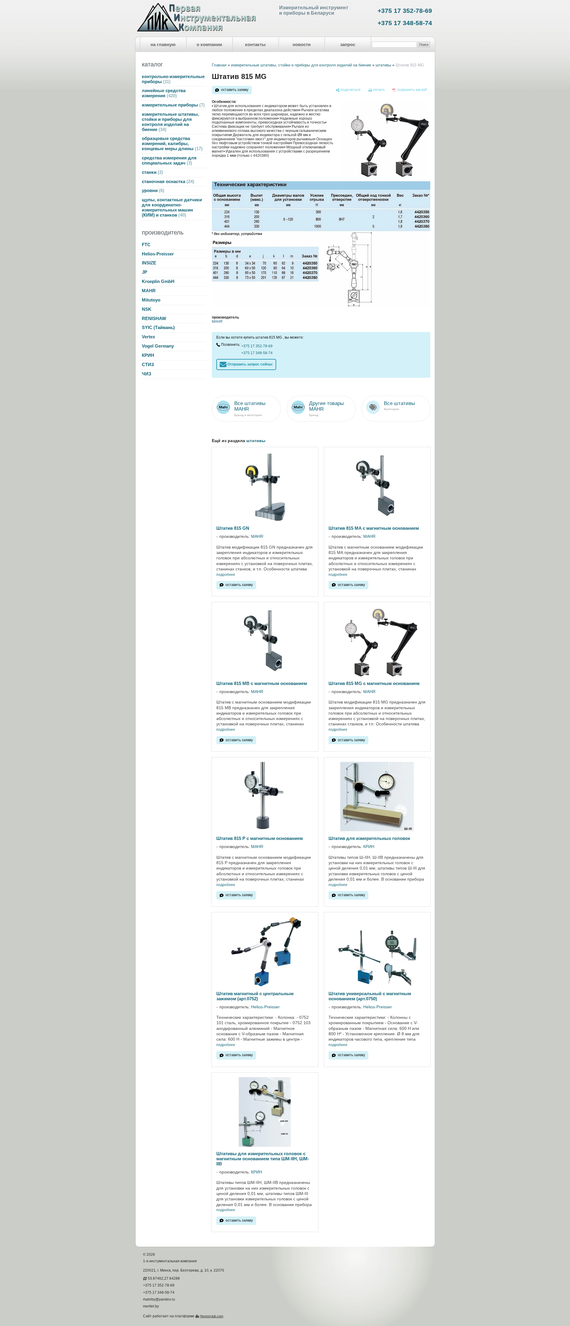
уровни (152, 190)
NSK (146, 309)
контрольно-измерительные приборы (173, 79)
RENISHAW (154, 318)
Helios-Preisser (158, 254)
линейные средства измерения (164, 93)
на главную (163, 44)
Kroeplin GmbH (158, 281)
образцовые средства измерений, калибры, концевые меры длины (171, 143)
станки (152, 172)
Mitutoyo (151, 300)
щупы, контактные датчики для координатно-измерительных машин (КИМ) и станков (172, 207)
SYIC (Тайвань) (158, 327)
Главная (219, 65)
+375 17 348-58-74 (405, 23)
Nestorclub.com (211, 1316)
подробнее (225, 575)
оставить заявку (234, 90)
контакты (255, 44)
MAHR (149, 290)
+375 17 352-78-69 (405, 10)
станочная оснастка (167, 181)
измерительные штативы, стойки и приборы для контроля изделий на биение (170, 122)
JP (144, 272)
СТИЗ (148, 364)
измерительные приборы (172, 105)
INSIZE (149, 263)
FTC (146, 244)
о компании (209, 44)
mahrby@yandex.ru (159, 1299)
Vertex (148, 336)
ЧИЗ (146, 374)
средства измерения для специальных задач (169, 160)
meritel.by (151, 1306)
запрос (347, 44)
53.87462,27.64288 (164, 1278)
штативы (383, 65)
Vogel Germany (158, 346)
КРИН (148, 355)
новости (302, 44)
